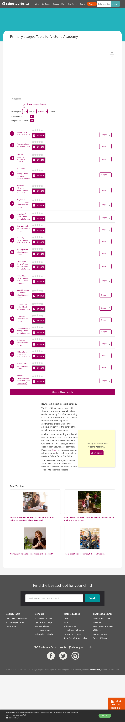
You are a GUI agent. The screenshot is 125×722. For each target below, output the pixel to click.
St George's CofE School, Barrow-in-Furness (23, 252)
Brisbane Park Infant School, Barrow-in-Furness (23, 354)
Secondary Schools (43, 630)
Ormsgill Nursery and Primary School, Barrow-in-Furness (23, 294)
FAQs (66, 622)
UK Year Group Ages (72, 634)
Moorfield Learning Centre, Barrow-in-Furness (23, 378)
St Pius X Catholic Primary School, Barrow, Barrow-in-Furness (23, 279)
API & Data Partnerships (103, 626)
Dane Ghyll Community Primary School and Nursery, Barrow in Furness (23, 174)
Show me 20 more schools (62, 392)
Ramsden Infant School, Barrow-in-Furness (23, 366)
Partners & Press (100, 634)
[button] (42, 718)
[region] (62, 73)
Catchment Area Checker (16, 618)
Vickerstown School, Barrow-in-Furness (23, 318)
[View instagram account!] (74, 656)
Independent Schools (44, 634)
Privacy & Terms (100, 638)
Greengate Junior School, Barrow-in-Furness (23, 228)
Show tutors (96, 452)
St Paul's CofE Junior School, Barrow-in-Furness (23, 216)
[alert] (62, 716)
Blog (66, 618)
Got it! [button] (104, 716)
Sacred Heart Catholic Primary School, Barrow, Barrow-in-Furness (23, 265)
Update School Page (43, 622)
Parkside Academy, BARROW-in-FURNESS (21, 158)
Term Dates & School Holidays (76, 638)
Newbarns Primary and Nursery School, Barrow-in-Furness (23, 189)
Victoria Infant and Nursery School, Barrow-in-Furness (23, 330)
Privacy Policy (95, 669)
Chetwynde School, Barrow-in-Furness (23, 342)
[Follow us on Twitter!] (62, 656)
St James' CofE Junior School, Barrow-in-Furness (23, 306)
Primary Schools (42, 626)
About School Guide (101, 618)
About (54, 449)
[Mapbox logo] (16, 99)
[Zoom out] (112, 52)
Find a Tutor (11, 626)
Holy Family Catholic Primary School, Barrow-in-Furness (23, 203)
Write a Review (70, 626)
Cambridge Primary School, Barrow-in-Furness (23, 240)
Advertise (97, 622)
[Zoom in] (112, 49)
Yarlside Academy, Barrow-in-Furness (23, 133)
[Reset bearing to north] (112, 56)
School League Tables (15, 622)
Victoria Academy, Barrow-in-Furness (23, 145)
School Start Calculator (74, 630)
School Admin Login (43, 618)
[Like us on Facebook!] (50, 656)
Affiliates (96, 630)
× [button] (123, 712)
